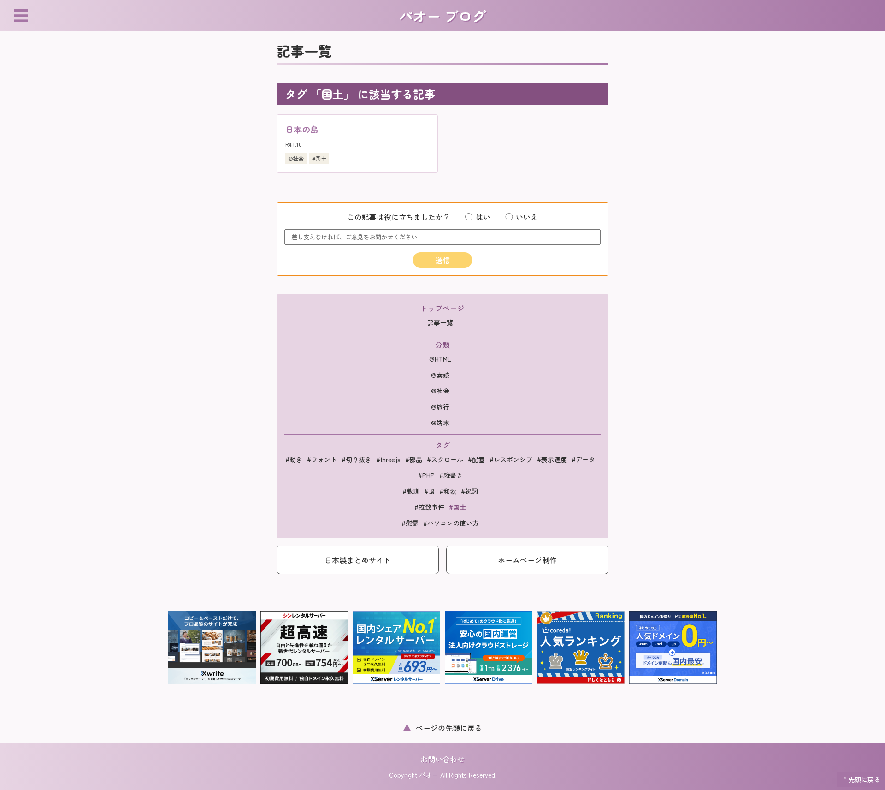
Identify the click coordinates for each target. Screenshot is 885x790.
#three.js (388, 459)
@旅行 (440, 406)
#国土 (319, 158)
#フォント (322, 459)
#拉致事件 (429, 506)
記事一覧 (440, 322)
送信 (442, 260)
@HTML (440, 358)
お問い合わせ (442, 759)
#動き (293, 459)
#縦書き (451, 475)
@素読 (440, 375)
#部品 (413, 459)
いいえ (527, 216)
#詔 (429, 491)
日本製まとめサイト (357, 559)
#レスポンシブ (511, 459)
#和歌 (447, 491)
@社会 (296, 158)
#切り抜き (357, 459)
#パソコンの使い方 (451, 523)
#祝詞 (469, 491)
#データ (583, 459)
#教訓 (410, 491)
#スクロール (445, 459)
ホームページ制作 (527, 559)
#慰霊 (410, 523)
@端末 (440, 422)
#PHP (426, 475)
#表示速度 (552, 459)
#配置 (476, 459)
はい (483, 216)
